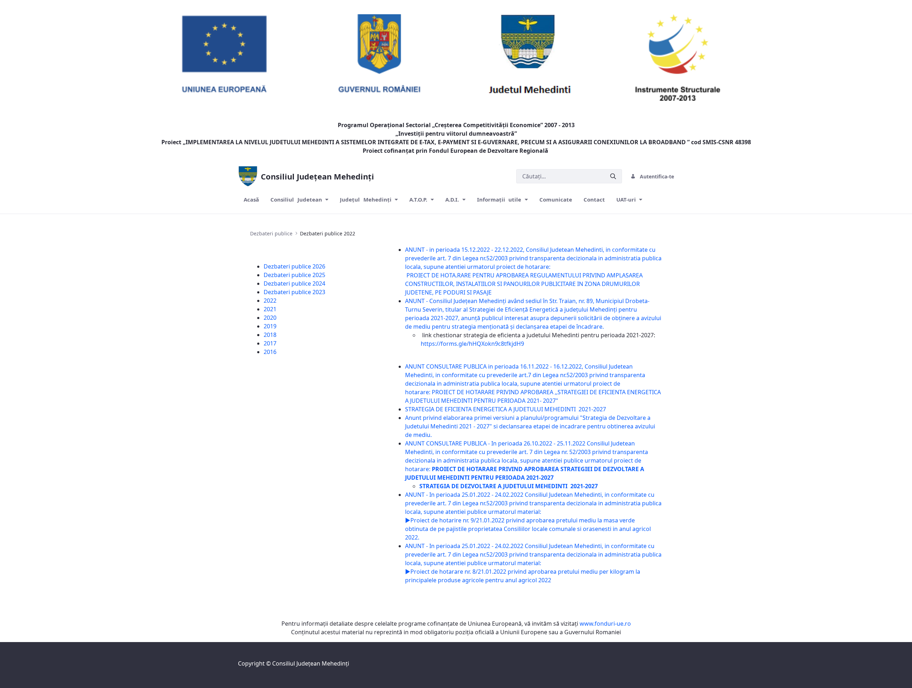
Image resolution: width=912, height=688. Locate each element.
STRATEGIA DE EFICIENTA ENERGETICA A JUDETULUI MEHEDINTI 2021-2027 (506, 409)
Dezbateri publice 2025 (294, 275)
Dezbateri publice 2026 (294, 266)
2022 (270, 300)
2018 (270, 335)
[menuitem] (251, 199)
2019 (270, 326)
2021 (270, 309)
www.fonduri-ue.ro (605, 623)
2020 (270, 318)
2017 (270, 343)
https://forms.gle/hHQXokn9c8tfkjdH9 (472, 344)
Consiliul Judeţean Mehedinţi (310, 663)
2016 (270, 352)
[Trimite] (613, 176)
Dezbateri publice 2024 (294, 283)
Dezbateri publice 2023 (294, 292)
